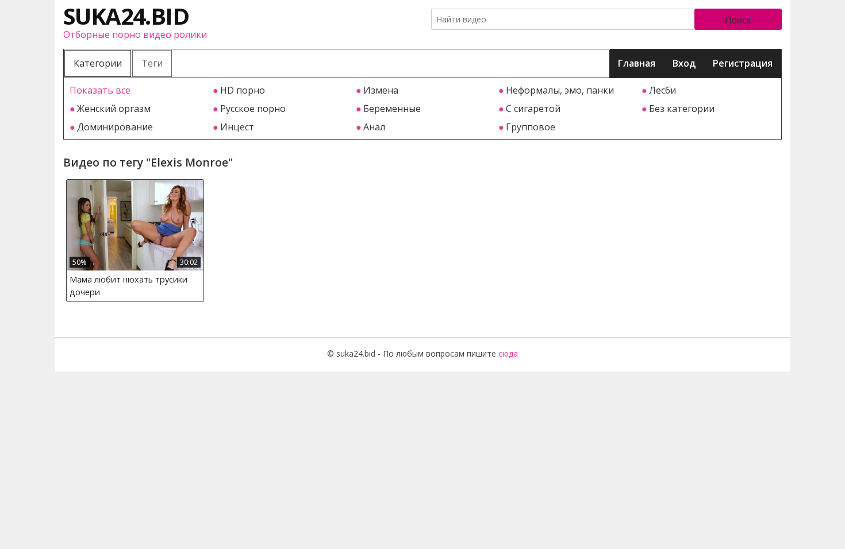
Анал (374, 127)
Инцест (237, 127)
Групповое (530, 127)
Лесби (662, 90)
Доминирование (115, 127)
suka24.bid (126, 16)
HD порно (242, 90)
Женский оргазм (114, 108)
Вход (684, 63)
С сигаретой (533, 108)
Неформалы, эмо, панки (560, 90)
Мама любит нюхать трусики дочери (128, 285)
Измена (380, 90)
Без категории (682, 108)
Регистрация (743, 63)
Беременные (392, 108)
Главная (636, 63)
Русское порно (253, 108)
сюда (508, 353)
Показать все (100, 90)
